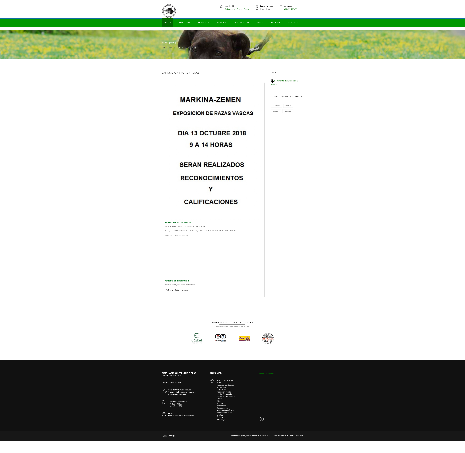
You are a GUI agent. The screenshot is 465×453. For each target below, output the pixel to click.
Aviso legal (221, 419)
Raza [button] (260, 22)
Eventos (275, 22)
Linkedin (287, 111)
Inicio (167, 22)
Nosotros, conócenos (225, 385)
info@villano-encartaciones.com (181, 416)
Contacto (293, 22)
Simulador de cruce (224, 413)
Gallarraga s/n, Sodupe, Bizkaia (237, 9)
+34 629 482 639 (290, 9)
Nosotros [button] (184, 22)
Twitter (288, 106)
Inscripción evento (224, 392)
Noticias (221, 22)
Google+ (276, 111)
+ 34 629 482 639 (175, 404)
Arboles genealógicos (225, 410)
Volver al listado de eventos (177, 290)
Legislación (221, 390)
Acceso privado (169, 436)
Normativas (221, 387)
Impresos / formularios (226, 396)
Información (241, 22)
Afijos (219, 401)
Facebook (276, 106)
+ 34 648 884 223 (175, 406)
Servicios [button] (203, 22)
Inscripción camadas (224, 394)
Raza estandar (222, 408)
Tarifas (219, 399)
